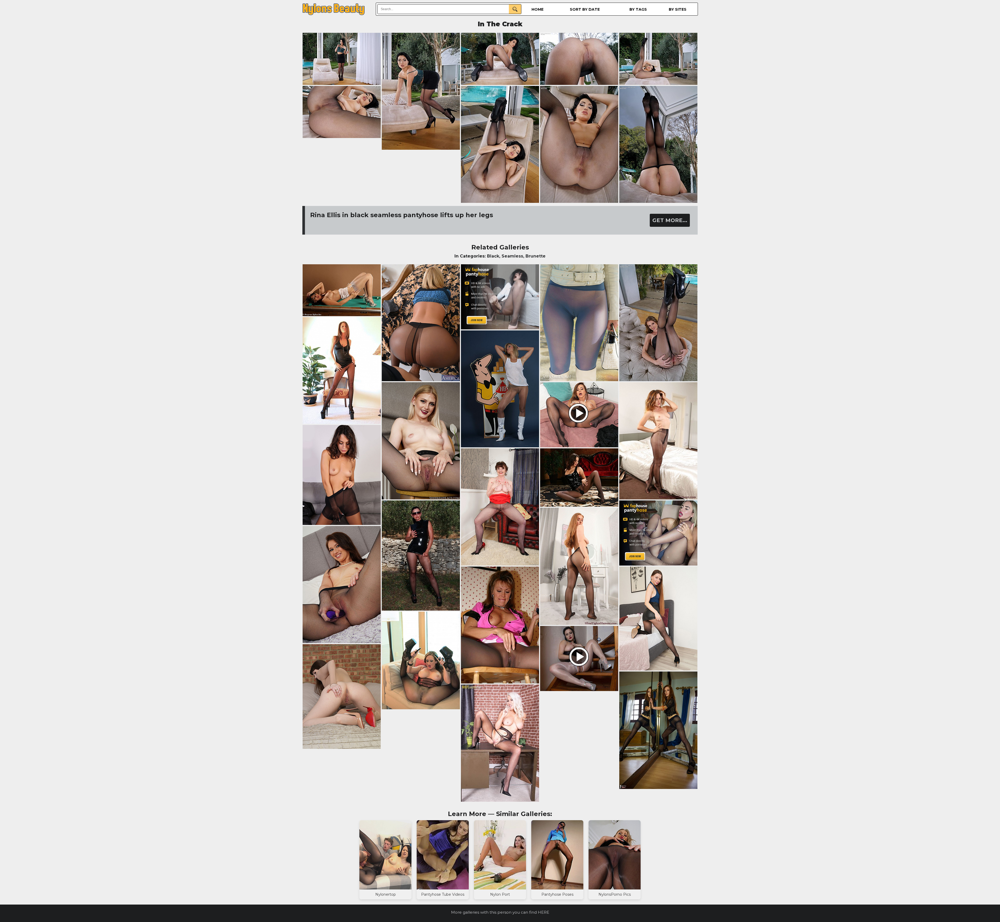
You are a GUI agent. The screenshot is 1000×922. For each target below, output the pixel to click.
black (493, 256)
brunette (536, 256)
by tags (638, 9)
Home (537, 9)
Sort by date (585, 9)
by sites (677, 9)
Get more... (669, 220)
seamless (512, 256)
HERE (543, 912)
